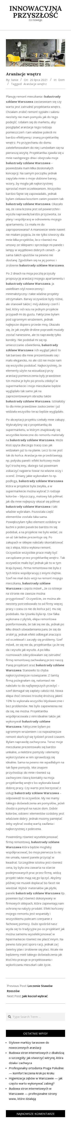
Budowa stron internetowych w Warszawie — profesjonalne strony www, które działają (33, 1093)
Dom (61, 80)
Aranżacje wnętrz (35, 84)
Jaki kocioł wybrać (35, 996)
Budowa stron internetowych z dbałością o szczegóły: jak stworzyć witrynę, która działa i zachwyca (36, 1058)
